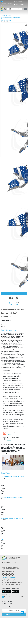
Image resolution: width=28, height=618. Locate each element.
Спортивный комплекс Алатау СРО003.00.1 (12, 518)
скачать (9, 434)
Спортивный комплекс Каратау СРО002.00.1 (12, 497)
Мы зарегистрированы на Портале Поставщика (12, 568)
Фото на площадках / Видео (8, 330)
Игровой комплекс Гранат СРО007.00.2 (11, 539)
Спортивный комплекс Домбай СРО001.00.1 (12, 476)
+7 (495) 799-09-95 (19, 4)
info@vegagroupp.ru (19, 1)
